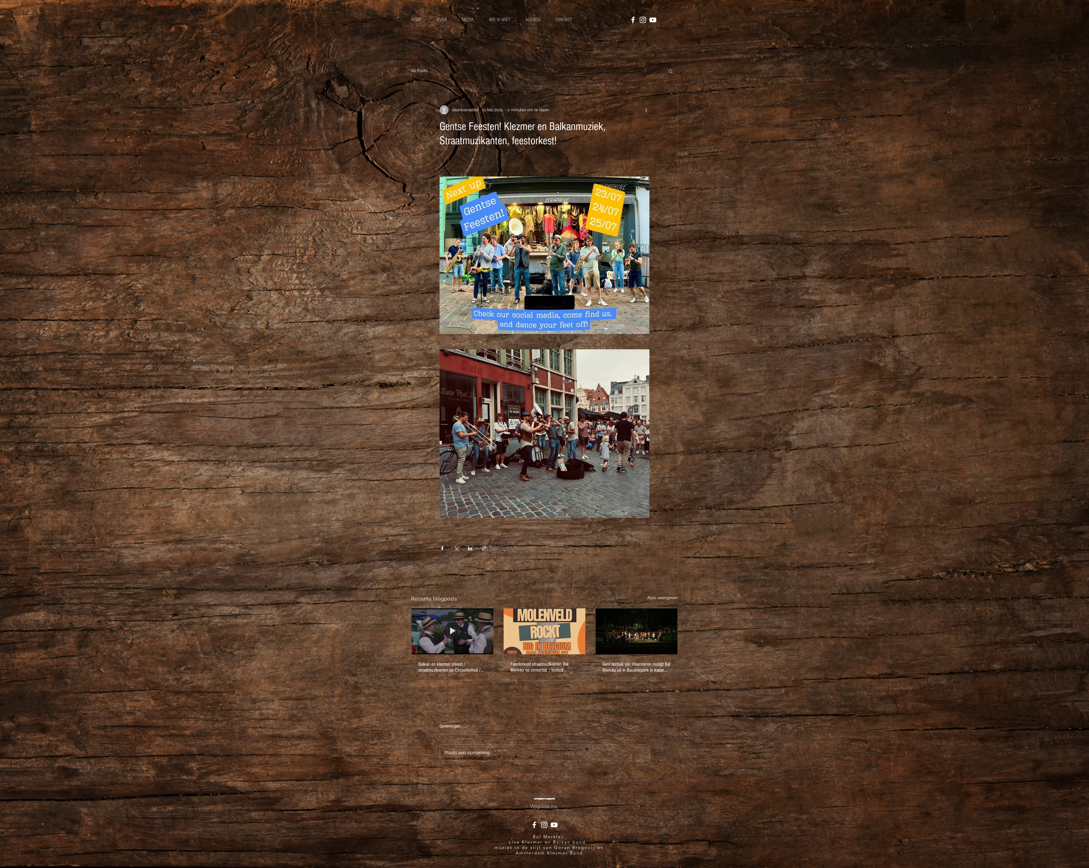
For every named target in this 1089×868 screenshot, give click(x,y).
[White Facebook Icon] (633, 20)
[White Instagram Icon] (643, 20)
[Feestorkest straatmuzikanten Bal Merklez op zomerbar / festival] (545, 631)
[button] (670, 71)
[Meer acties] (646, 109)
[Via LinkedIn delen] (470, 548)
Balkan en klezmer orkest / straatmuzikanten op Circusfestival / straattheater (449, 667)
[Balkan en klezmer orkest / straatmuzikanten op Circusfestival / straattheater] (452, 631)
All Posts (419, 70)
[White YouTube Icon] (653, 20)
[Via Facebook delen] (442, 548)
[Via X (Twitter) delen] (456, 548)
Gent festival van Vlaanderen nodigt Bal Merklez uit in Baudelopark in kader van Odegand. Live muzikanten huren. (636, 667)
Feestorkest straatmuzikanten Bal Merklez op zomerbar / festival (539, 667)
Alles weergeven (662, 597)
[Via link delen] (484, 548)
